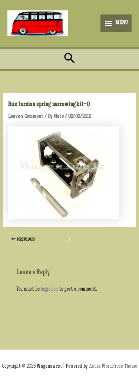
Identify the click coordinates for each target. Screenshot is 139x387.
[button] (69, 59)
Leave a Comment (25, 116)
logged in (49, 289)
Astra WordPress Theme (113, 366)
